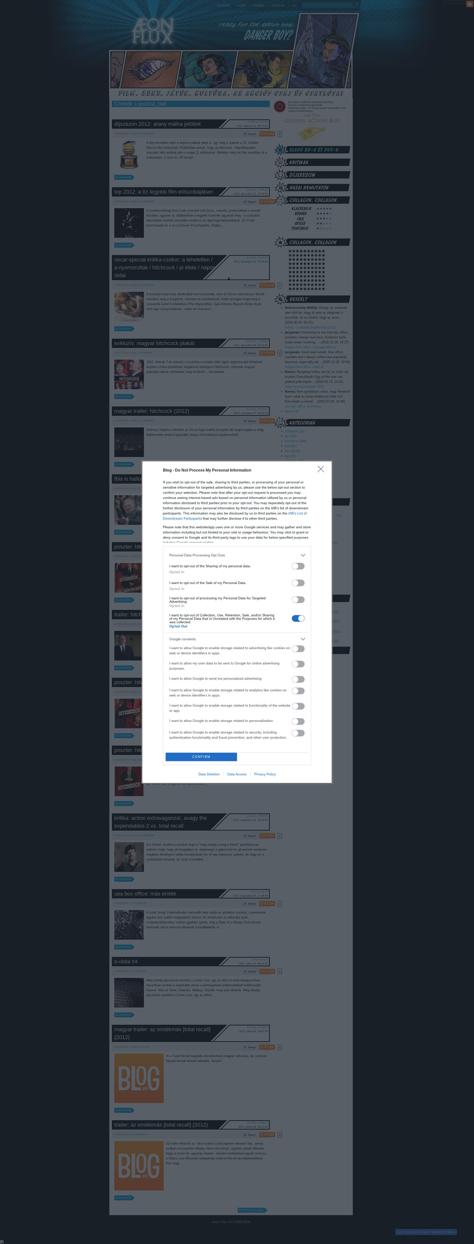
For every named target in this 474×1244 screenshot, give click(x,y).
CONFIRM (201, 757)
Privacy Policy (265, 774)
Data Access (237, 774)
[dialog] (237, 622)
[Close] (322, 470)
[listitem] (237, 555)
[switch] (298, 566)
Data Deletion (209, 774)
